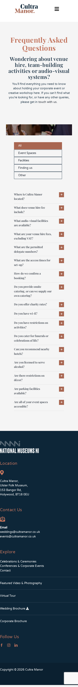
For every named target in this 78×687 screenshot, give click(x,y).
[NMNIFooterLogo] (19, 442)
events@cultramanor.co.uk (18, 536)
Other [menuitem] (22, 175)
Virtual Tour (8, 595)
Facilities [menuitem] (23, 160)
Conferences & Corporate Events (22, 566)
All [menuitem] (19, 145)
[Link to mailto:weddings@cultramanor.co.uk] (2, 519)
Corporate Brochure (13, 621)
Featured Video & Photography (21, 583)
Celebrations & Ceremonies (18, 561)
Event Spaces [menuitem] (27, 153)
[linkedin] (16, 645)
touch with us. (47, 102)
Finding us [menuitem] (25, 168)
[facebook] (1, 645)
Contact (5, 570)
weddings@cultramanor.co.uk (20, 532)
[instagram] (8, 645)
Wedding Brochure (13, 608)
